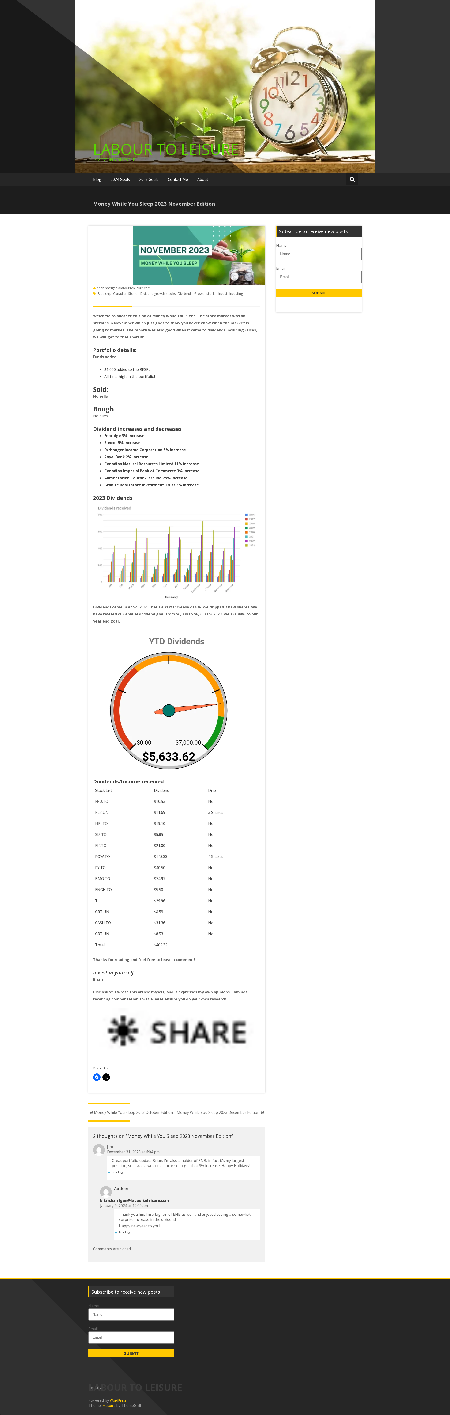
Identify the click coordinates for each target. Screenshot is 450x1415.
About (202, 179)
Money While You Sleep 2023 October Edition (133, 1112)
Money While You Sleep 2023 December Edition (218, 1112)
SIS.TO (101, 834)
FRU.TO (101, 801)
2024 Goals (120, 179)
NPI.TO (101, 823)
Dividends (185, 293)
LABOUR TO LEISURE (166, 149)
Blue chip (104, 293)
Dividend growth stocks (158, 293)
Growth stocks (205, 293)
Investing (236, 293)
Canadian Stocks (125, 293)
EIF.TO (100, 845)
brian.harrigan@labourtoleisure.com (124, 288)
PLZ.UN (102, 812)
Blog (97, 179)
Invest (222, 293)
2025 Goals (148, 179)
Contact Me (178, 179)
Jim (110, 1146)
